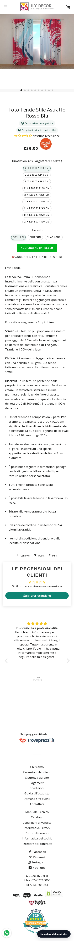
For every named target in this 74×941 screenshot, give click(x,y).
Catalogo (37, 817)
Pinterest (39, 857)
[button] (23, 136)
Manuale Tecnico (37, 812)
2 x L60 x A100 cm (37, 168)
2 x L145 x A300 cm (37, 222)
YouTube (38, 868)
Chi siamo (37, 767)
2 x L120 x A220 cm (37, 202)
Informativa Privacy (37, 828)
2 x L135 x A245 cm (37, 208)
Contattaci (37, 804)
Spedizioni (37, 788)
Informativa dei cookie (37, 838)
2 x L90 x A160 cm (37, 181)
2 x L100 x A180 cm (37, 188)
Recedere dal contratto (37, 844)
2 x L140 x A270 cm (37, 215)
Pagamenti (37, 783)
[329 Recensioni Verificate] (36, 935)
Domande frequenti (37, 799)
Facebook (39, 852)
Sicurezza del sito (37, 777)
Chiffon (35, 237)
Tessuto (37, 230)
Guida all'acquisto (37, 793)
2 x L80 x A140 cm (37, 175)
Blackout (54, 237)
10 (52, 90)
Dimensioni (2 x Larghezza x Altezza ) (37, 161)
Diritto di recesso (37, 833)
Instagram (38, 862)
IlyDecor (42, 876)
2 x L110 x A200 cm (37, 195)
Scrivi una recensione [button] (37, 596)
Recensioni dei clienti (37, 772)
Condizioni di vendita (37, 823)
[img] (38, 623)
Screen (18, 237)
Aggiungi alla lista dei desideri (38, 257)
